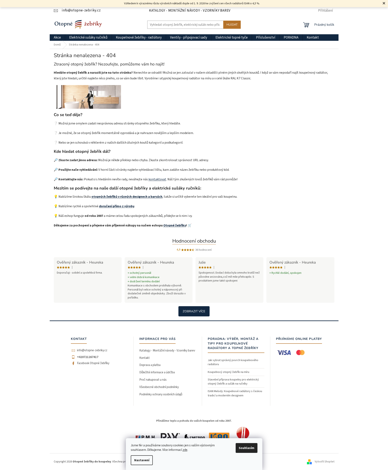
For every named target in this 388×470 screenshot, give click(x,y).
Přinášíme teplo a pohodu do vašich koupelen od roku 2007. (194, 421)
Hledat (231, 25)
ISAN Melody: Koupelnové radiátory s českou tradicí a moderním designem (235, 393)
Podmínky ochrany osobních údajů (160, 394)
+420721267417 (87, 357)
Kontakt (144, 358)
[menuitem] (57, 37)
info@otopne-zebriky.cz (92, 350)
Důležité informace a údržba (157, 372)
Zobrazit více (194, 311)
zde (184, 450)
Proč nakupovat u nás (153, 380)
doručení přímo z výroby (116, 206)
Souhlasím (246, 448)
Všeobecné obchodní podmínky (159, 387)
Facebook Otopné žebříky (93, 363)
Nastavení (141, 460)
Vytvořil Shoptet (324, 462)
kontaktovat (157, 179)
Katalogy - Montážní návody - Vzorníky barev (190, 10)
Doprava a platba (149, 365)
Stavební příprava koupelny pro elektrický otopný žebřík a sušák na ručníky (233, 382)
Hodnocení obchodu (194, 241)
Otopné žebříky (174, 225)
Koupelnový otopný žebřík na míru (228, 372)
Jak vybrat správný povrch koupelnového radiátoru (233, 362)
